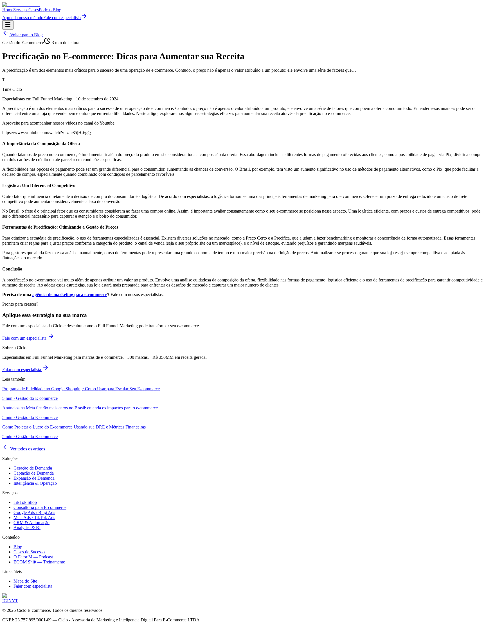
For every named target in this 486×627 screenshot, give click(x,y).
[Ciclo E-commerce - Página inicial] (21, 4)
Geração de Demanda (33, 468)
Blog (57, 9)
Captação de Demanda (34, 473)
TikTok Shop (25, 502)
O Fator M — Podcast (33, 556)
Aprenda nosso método (22, 17)
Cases (33, 9)
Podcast (46, 9)
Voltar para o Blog (26, 34)
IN (9, 600)
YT (15, 600)
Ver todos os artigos (27, 448)
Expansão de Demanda (34, 478)
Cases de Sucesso (29, 551)
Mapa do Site (25, 581)
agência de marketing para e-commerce (69, 294)
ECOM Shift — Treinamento (39, 562)
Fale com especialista (62, 17)
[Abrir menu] (8, 25)
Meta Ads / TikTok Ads (34, 517)
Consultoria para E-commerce (40, 507)
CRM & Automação (32, 522)
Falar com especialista (22, 369)
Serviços (20, 9)
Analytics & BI (27, 527)
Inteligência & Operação (35, 483)
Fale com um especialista (25, 338)
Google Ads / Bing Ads (34, 512)
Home (7, 9)
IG (4, 600)
